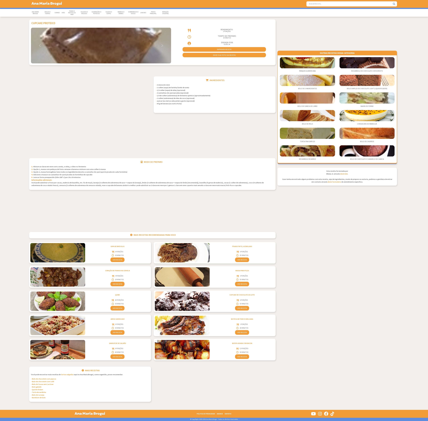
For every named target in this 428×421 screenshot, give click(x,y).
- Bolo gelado (36, 387)
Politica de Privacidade (206, 414)
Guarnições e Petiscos (96, 13)
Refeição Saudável (165, 13)
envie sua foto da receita (224, 55)
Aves (63, 13)
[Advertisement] (90, 92)
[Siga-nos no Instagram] (320, 414)
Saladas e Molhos (84, 13)
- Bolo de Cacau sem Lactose (42, 384)
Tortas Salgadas (67, 374)
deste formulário (334, 182)
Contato (228, 414)
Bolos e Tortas (47, 13)
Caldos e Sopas (109, 13)
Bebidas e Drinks (121, 13)
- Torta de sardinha (38, 392)
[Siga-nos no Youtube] (313, 414)
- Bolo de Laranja (37, 395)
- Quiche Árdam (37, 390)
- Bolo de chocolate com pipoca (43, 379)
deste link (344, 174)
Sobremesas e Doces (133, 13)
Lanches (143, 13)
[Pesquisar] (394, 4)
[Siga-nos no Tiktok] (332, 414)
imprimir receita (224, 49)
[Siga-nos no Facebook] (326, 414)
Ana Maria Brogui (35, 13)
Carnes (57, 13)
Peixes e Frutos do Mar (72, 13)
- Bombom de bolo (38, 398)
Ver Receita (117, 260)
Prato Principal (153, 13)
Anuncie (220, 414)
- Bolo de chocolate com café (42, 381)
